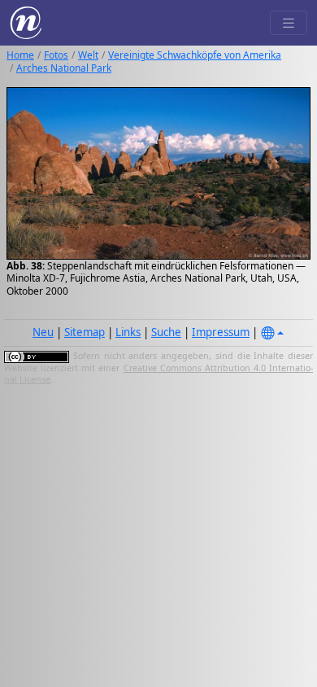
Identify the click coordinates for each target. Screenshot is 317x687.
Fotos (56, 55)
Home (20, 55)
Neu (43, 332)
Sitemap (84, 332)
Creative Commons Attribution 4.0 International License (158, 373)
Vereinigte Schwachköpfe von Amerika (194, 55)
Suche (166, 332)
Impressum (221, 332)
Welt (88, 55)
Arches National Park (63, 68)
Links (128, 332)
